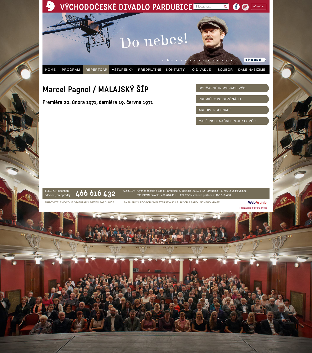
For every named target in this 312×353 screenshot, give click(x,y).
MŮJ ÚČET (258, 6)
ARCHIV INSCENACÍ (215, 110)
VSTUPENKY (122, 69)
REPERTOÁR (97, 69)
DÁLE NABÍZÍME (252, 69)
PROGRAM (71, 69)
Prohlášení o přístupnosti (253, 208)
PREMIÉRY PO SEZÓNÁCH (220, 99)
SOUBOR (225, 69)
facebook (236, 5)
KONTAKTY (175, 69)
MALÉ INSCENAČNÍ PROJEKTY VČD (227, 121)
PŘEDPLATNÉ (149, 69)
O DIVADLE (201, 69)
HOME (50, 69)
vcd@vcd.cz (239, 190)
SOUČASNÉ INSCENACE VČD (222, 88)
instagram (245, 7)
